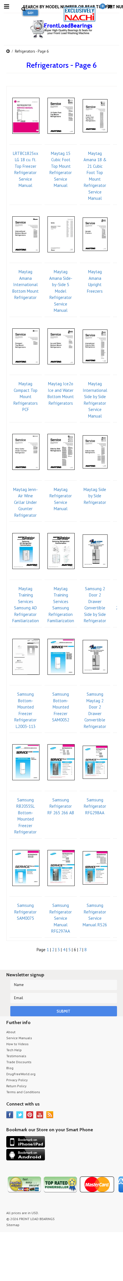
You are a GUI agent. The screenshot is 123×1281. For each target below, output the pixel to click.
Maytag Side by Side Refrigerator (95, 496)
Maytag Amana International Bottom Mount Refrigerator (25, 284)
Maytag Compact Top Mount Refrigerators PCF (25, 396)
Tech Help (14, 1050)
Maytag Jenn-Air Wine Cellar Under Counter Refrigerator (25, 502)
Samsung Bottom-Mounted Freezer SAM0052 (60, 707)
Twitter (19, 1114)
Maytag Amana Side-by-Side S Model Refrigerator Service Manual (60, 291)
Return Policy (16, 1086)
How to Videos (17, 1044)
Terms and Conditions (23, 1092)
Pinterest (29, 1114)
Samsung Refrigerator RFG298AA (95, 806)
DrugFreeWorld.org (20, 1074)
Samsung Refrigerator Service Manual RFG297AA (60, 918)
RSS (49, 1114)
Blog (9, 1068)
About (10, 1032)
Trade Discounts (18, 1062)
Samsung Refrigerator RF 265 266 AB (60, 806)
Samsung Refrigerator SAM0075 (25, 912)
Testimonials (16, 1056)
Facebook (9, 1114)
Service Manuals (19, 1038)
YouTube (39, 1114)
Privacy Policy (17, 1080)
